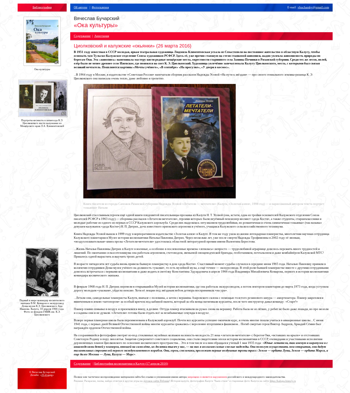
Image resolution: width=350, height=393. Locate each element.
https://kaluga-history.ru (283, 380)
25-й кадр (47, 374)
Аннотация (101, 36)
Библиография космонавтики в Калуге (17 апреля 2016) (131, 363)
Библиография (42, 7)
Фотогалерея (100, 7)
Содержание (82, 36)
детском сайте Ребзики (156, 380)
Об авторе (80, 7)
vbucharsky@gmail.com (313, 7)
